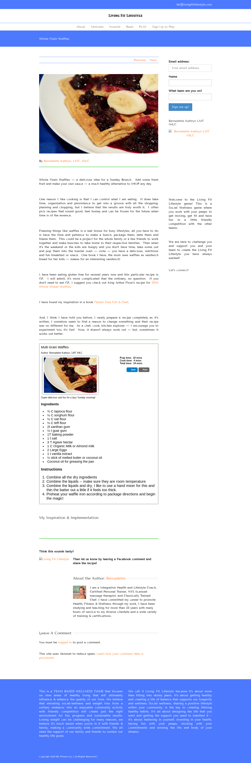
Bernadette (116, 578)
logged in (65, 642)
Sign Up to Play (163, 26)
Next (153, 60)
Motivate (97, 26)
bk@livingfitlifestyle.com (194, 4)
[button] (132, 369)
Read (129, 26)
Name (173, 76)
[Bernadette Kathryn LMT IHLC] (190, 162)
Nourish (114, 26)
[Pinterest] (52, 4)
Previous (140, 60)
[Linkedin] (64, 4)
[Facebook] (40, 4)
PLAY (142, 26)
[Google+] (46, 4)
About (80, 26)
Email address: (179, 61)
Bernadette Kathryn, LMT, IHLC (66, 161)
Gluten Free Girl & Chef (111, 302)
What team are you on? (185, 90)
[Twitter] (58, 4)
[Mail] (70, 4)
